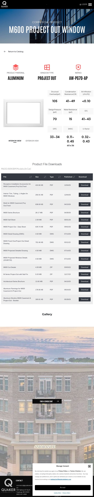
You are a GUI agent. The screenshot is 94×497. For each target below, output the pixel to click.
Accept (62, 487)
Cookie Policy (57, 493)
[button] (89, 466)
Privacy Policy (66, 493)
